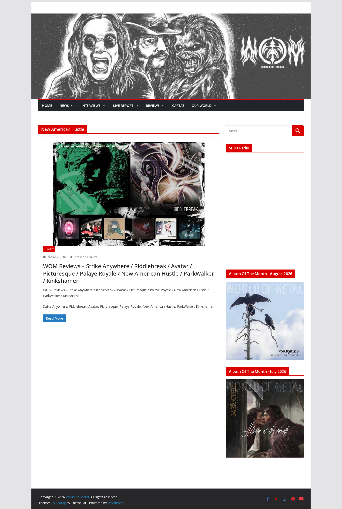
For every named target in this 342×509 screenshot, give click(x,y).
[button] (71, 105)
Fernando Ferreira (85, 257)
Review (49, 248)
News (64, 105)
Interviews (91, 105)
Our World (201, 105)
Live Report (123, 105)
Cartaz (178, 105)
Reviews (153, 105)
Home (47, 105)
